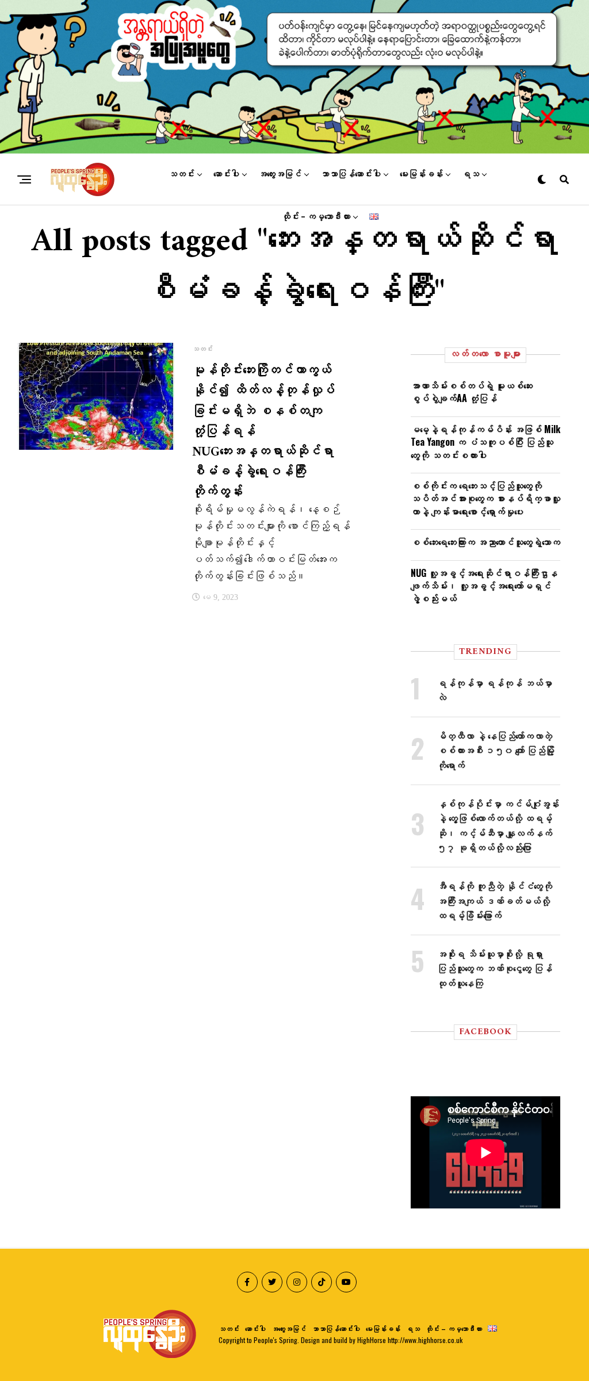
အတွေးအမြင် (279, 174)
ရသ (470, 174)
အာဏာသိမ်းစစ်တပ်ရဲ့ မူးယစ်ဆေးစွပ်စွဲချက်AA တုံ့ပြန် (472, 391)
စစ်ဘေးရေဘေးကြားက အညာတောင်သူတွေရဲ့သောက (485, 542)
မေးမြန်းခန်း (421, 174)
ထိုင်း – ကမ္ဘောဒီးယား (316, 217)
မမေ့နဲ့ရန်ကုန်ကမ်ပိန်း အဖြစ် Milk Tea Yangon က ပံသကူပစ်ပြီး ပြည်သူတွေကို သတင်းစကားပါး (485, 442)
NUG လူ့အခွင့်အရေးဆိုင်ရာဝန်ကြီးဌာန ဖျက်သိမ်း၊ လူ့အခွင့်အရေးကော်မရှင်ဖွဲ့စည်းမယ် (484, 586)
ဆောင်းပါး (226, 174)
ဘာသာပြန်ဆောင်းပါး (350, 174)
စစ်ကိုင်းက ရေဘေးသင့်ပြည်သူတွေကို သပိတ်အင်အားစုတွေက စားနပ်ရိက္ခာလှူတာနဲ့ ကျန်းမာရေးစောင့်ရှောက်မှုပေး (485, 498)
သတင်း (181, 174)
